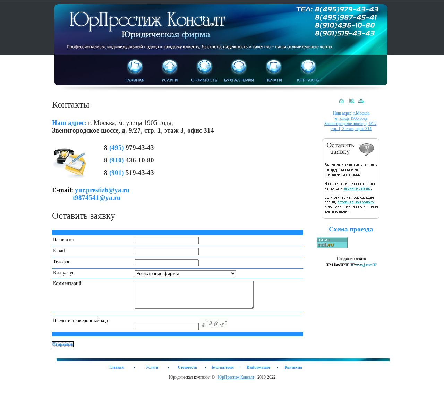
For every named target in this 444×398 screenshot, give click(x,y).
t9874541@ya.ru (97, 197)
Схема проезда (351, 229)
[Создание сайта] (351, 268)
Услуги (152, 367)
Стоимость (187, 367)
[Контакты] (351, 103)
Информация (258, 367)
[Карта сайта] (361, 103)
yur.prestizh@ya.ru (102, 190)
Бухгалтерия (223, 367)
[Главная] (341, 103)
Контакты (293, 367)
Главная (116, 367)
